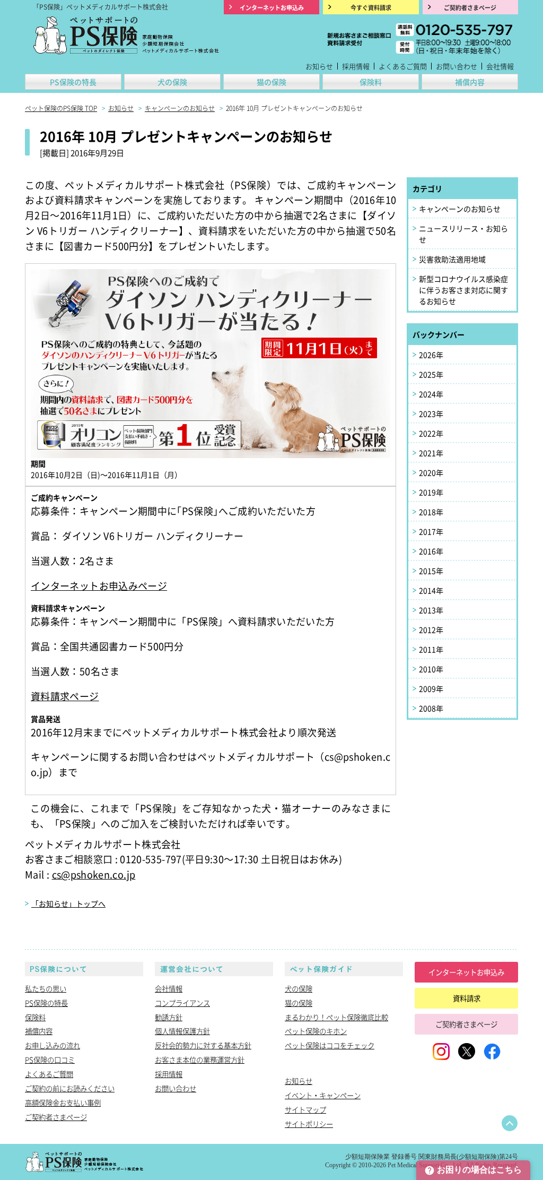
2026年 (431, 354)
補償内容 (470, 81)
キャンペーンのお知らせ (460, 208)
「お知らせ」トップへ (68, 903)
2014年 (431, 590)
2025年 (431, 374)
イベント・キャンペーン (323, 1095)
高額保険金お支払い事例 (63, 1102)
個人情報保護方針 (182, 1031)
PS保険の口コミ (50, 1059)
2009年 (431, 688)
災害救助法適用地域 (452, 259)
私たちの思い (45, 988)
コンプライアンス (182, 1002)
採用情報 (356, 66)
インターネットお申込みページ (99, 585)
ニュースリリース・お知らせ (463, 234)
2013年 (431, 610)
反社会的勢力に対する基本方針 (203, 1045)
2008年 (431, 708)
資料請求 (466, 998)
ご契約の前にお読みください (70, 1088)
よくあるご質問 (403, 66)
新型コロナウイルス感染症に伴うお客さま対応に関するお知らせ (463, 289)
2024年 (431, 394)
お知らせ (319, 66)
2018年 (431, 511)
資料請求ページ (65, 696)
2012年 (431, 629)
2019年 (431, 492)
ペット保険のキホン (316, 1031)
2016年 (431, 551)
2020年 (431, 472)
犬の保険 (172, 81)
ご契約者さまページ (56, 1117)
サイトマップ (305, 1109)
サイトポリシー (309, 1123)
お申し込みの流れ (52, 1045)
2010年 (431, 669)
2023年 (431, 413)
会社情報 (500, 66)
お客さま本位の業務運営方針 (199, 1059)
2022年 (431, 433)
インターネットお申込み (466, 972)
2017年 (431, 531)
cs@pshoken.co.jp (94, 874)
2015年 (431, 570)
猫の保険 (271, 81)
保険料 (371, 81)
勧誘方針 (168, 1017)
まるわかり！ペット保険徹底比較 (336, 1017)
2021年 (431, 452)
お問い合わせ (456, 66)
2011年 (431, 649)
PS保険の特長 (73, 81)
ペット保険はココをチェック (329, 1045)
